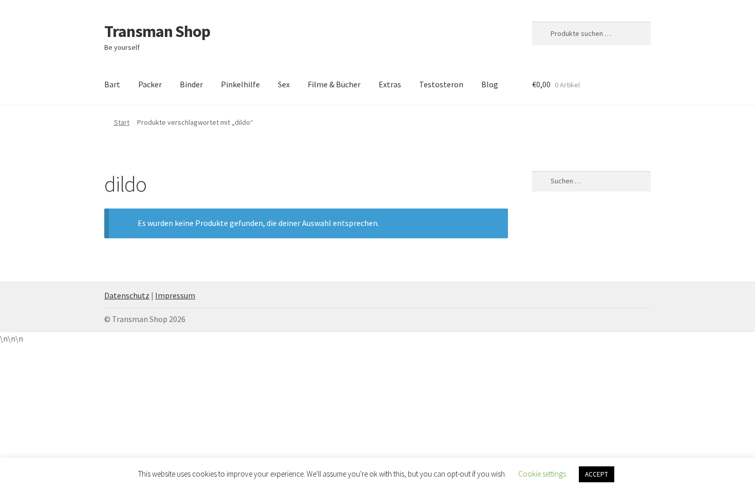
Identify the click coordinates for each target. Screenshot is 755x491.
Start (121, 122)
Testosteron (441, 84)
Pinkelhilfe (240, 84)
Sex (284, 84)
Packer (150, 84)
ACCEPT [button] (596, 474)
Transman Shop (157, 31)
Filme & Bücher (334, 84)
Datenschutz (126, 295)
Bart (112, 84)
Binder (191, 84)
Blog (489, 84)
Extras (390, 84)
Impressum (175, 295)
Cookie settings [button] (542, 474)
